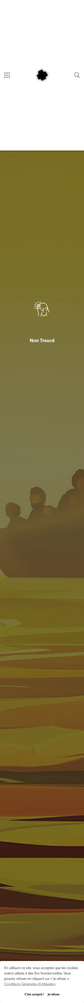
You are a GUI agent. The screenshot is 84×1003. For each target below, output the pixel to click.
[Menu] (7, 75)
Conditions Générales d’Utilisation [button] (30, 984)
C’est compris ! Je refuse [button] (42, 994)
